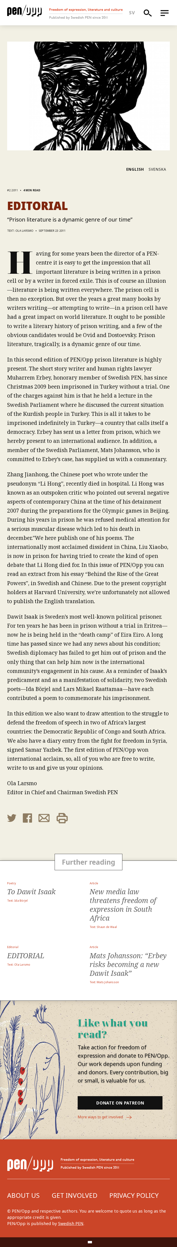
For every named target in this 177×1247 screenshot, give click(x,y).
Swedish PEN (70, 1223)
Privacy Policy (134, 1195)
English (135, 169)
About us (23, 1195)
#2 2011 (12, 190)
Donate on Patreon (120, 1103)
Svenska (157, 169)
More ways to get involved (101, 1116)
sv (132, 12)
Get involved (74, 1195)
